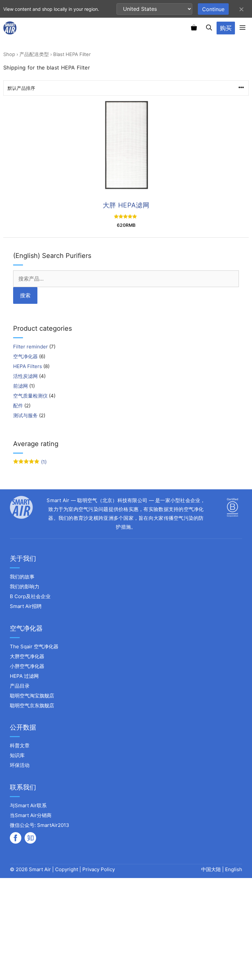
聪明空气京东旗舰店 (32, 705)
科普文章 (20, 745)
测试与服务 (25, 415)
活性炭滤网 (25, 376)
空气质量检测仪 (30, 396)
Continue (213, 9)
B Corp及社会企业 (30, 596)
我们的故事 (22, 577)
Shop (9, 54)
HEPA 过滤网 (24, 676)
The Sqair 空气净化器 (34, 646)
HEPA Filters (27, 366)
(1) (30, 462)
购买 (226, 28)
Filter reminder (30, 346)
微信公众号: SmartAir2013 (39, 825)
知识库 (17, 755)
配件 (18, 405)
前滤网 (20, 386)
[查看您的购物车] (193, 28)
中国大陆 (211, 869)
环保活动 (20, 765)
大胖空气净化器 (27, 656)
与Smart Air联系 (28, 805)
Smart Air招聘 (26, 606)
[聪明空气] (9, 28)
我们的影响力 (24, 586)
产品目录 (20, 686)
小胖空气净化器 (27, 666)
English (233, 869)
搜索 (25, 295)
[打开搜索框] (209, 28)
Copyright (66, 869)
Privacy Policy (98, 869)
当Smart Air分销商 (31, 815)
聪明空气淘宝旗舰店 (32, 696)
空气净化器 (25, 356)
